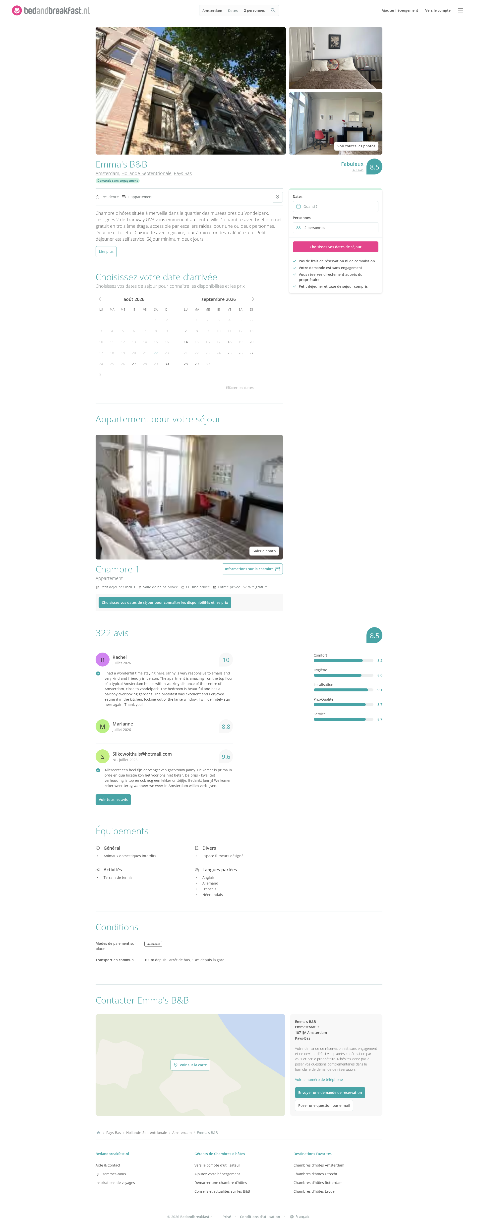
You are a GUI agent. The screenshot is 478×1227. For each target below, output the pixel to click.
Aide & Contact (108, 1165)
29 (156, 363)
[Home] (98, 1132)
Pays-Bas (183, 173)
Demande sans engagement (117, 180)
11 (112, 341)
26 (123, 363)
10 (101, 341)
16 (167, 341)
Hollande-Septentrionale (146, 173)
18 (112, 352)
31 (101, 374)
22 (156, 352)
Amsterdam (212, 10)
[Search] (273, 10)
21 (145, 352)
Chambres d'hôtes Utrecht (315, 1173)
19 (123, 352)
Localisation (323, 684)
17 (101, 352)
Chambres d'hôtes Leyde (314, 1191)
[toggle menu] (460, 10)
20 (134, 352)
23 (167, 352)
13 (134, 341)
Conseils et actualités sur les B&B (222, 1191)
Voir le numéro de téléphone (319, 1079)
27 (134, 363)
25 (112, 363)
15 (156, 341)
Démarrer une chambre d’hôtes (220, 1182)
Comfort (320, 655)
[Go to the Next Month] (252, 299)
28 (145, 363)
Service (320, 714)
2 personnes (254, 10)
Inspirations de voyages (115, 1182)
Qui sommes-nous (111, 1173)
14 (145, 341)
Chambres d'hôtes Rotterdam (318, 1182)
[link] (52, 10)
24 (101, 363)
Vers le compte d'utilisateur (217, 1165)
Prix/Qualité (323, 699)
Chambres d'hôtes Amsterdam (319, 1165)
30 (167, 363)
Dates (233, 10)
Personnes (302, 217)
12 (123, 341)
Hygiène (320, 670)
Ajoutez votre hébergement (217, 1173)
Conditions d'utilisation (260, 1216)
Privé (227, 1216)
